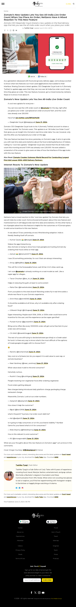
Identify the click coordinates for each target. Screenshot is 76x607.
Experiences (20, 536)
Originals (56, 546)
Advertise (20, 540)
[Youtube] (43, 592)
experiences (11, 457)
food (64, 454)
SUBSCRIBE (47, 580)
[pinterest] (13, 31)
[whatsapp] (10, 31)
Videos (20, 546)
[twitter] (8, 31)
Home (6, 11)
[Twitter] (35, 592)
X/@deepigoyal (29, 450)
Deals (20, 554)
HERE (56, 457)
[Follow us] (43, 76)
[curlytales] (38, 517)
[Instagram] (39, 592)
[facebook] (5, 31)
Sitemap (56, 540)
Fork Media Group (56, 598)
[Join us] (32, 76)
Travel (56, 536)
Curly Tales (39, 457)
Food (56, 528)
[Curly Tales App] (24, 522)
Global (68, 4)
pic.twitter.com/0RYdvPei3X (27, 118)
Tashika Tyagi (28, 28)
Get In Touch (55, 532)
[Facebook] (31, 592)
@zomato (45, 108)
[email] (16, 31)
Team (56, 550)
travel (68, 454)
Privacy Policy (20, 550)
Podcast (56, 558)
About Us (20, 532)
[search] (73, 4)
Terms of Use (20, 558)
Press (56, 554)
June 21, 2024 (41, 122)
